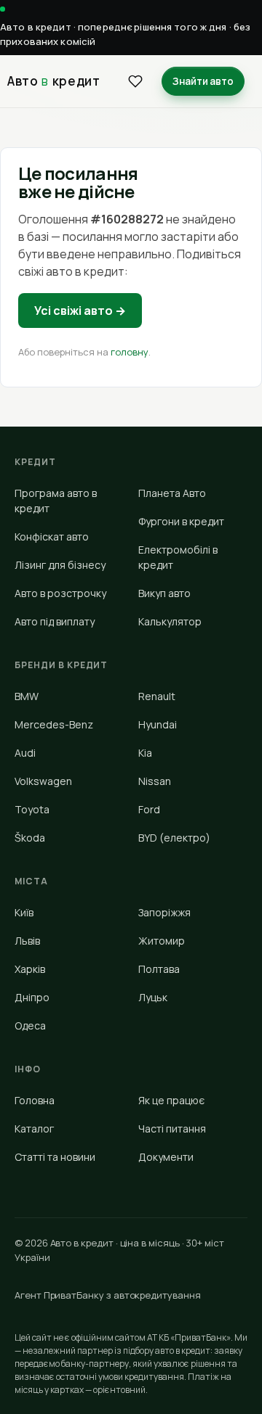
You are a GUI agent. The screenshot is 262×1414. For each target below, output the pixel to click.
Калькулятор (170, 621)
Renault (156, 696)
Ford (149, 809)
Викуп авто (164, 593)
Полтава (159, 969)
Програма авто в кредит (56, 500)
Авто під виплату (55, 621)
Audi (25, 753)
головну (129, 351)
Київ (24, 912)
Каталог (34, 1128)
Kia (145, 753)
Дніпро (32, 997)
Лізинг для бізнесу (60, 565)
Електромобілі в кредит (178, 557)
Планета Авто (172, 493)
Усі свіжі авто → (80, 310)
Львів (27, 941)
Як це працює (171, 1100)
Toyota (32, 809)
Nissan (154, 781)
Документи (166, 1157)
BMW (27, 696)
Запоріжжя (164, 912)
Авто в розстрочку (60, 593)
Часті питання (172, 1128)
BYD (174, 837)
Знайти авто (203, 81)
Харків (30, 969)
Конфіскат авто (52, 536)
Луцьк (152, 997)
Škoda (30, 837)
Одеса (30, 1025)
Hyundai (157, 724)
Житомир (161, 941)
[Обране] (135, 81)
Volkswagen (43, 781)
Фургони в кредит (181, 521)
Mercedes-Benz (54, 724)
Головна (35, 1100)
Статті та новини (55, 1157)
